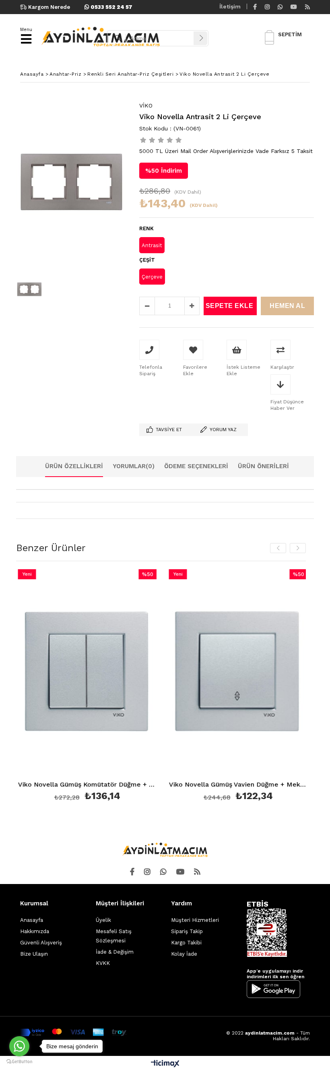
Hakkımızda (34, 931)
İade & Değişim (115, 952)
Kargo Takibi (186, 943)
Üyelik (103, 920)
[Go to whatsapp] (19, 1046)
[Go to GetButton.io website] (19, 1061)
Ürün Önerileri (263, 466)
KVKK (103, 963)
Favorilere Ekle (46, 687)
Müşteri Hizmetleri (195, 920)
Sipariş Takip (187, 931)
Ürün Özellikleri (74, 466)
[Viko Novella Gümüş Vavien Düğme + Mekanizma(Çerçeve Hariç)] (197, 673)
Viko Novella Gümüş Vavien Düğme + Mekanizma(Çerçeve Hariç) (197, 784)
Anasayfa (31, 920)
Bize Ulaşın (34, 954)
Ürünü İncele (81, 687)
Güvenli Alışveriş (41, 943)
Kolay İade (184, 954)
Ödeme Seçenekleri (196, 466)
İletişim (230, 6)
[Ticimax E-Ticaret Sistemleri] (165, 1064)
